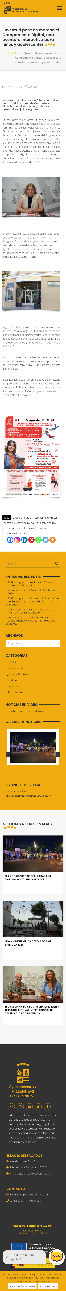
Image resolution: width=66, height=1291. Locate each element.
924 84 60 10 (16, 1200)
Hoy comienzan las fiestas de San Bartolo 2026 (32, 592)
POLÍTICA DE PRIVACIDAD (39, 1226)
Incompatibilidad (17, 668)
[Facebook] (10, 540)
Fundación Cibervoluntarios (19, 528)
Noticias (18, 53)
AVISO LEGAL (19, 1226)
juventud (42, 528)
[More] (52, 540)
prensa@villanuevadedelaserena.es (28, 796)
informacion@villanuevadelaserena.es (29, 1194)
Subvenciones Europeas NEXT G (28, 1167)
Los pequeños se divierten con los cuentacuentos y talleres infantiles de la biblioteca (30, 620)
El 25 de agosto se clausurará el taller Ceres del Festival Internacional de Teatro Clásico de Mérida (33, 601)
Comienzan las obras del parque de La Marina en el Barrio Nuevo (31, 611)
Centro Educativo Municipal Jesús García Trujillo (30, 523)
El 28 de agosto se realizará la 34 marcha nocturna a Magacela (32, 584)
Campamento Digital (46, 517)
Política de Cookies (48, 1286)
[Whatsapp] (38, 540)
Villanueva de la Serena (16, 533)
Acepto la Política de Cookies (22, 1286)
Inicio (9, 53)
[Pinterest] (31, 540)
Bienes (12, 662)
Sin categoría (15, 692)
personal (13, 686)
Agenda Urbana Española (23, 1161)
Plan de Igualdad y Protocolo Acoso (29, 1173)
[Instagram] (17, 540)
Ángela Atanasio (22, 517)
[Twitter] (45, 540)
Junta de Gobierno (18, 674)
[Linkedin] (24, 540)
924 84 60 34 (36, 1200)
